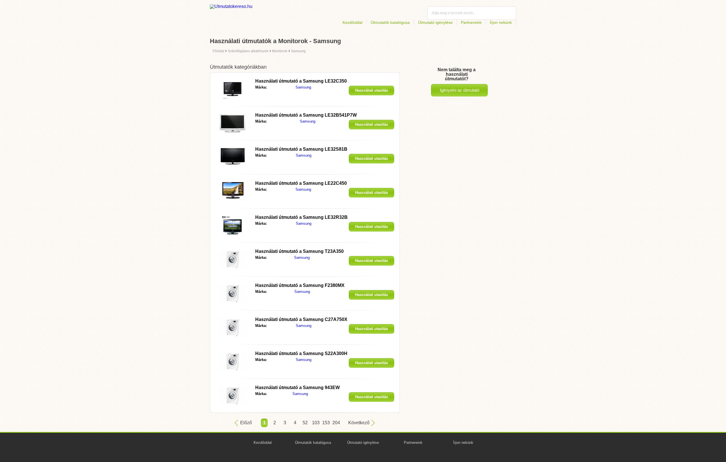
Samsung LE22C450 (301, 183)
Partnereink (471, 22)
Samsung (303, 87)
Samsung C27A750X (301, 319)
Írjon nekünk (501, 22)
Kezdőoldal (352, 22)
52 (305, 422)
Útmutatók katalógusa (390, 22)
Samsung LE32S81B (301, 149)
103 (315, 422)
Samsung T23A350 (299, 251)
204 (335, 422)
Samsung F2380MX (300, 285)
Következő (359, 422)
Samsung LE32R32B (301, 217)
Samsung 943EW (297, 387)
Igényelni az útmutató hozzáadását (459, 92)
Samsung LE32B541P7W (306, 115)
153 (325, 422)
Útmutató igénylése (435, 22)
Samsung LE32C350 (301, 81)
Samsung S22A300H (301, 353)
